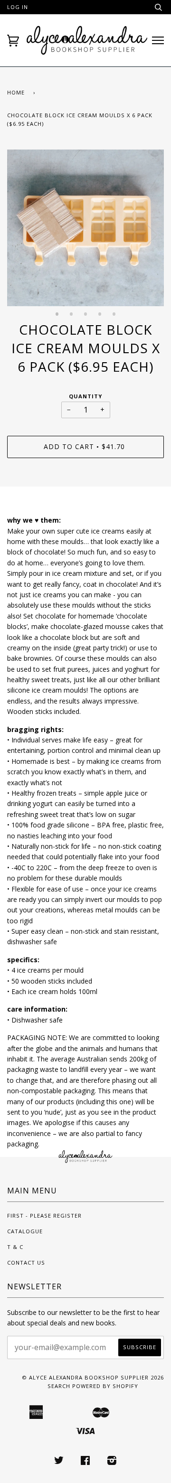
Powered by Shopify (105, 1385)
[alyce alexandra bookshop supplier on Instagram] (112, 1461)
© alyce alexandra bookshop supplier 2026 (93, 1377)
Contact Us (26, 1262)
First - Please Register (44, 1215)
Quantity (85, 396)
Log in (17, 6)
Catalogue (25, 1231)
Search (59, 1385)
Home (16, 92)
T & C (15, 1246)
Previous (19, 235)
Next (152, 235)
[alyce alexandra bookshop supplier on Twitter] (59, 1461)
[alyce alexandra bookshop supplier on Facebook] (85, 1461)
